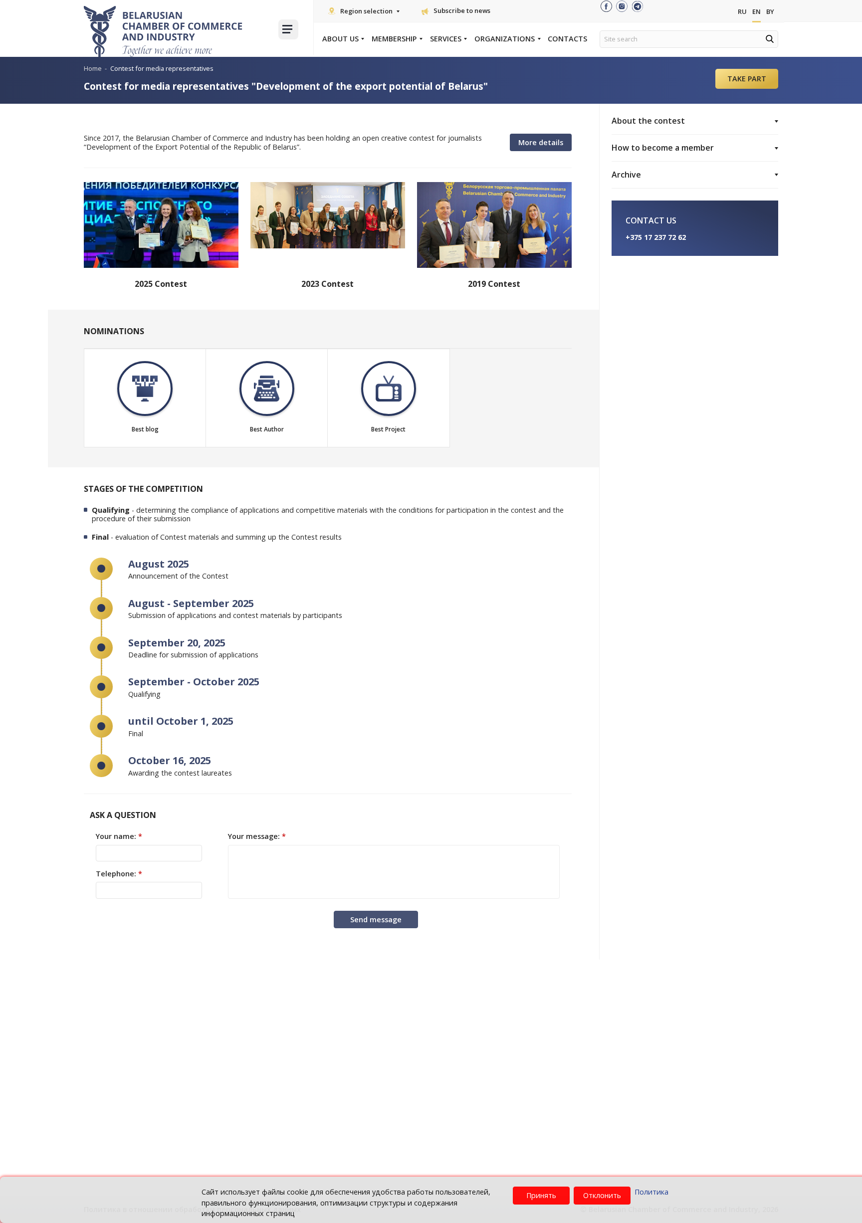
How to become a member (663, 147)
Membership (394, 38)
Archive (626, 174)
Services (445, 38)
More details (540, 142)
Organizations (504, 38)
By (770, 11)
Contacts (567, 38)
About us (340, 38)
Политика (651, 1192)
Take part (746, 78)
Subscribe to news (461, 10)
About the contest (648, 120)
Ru (742, 11)
